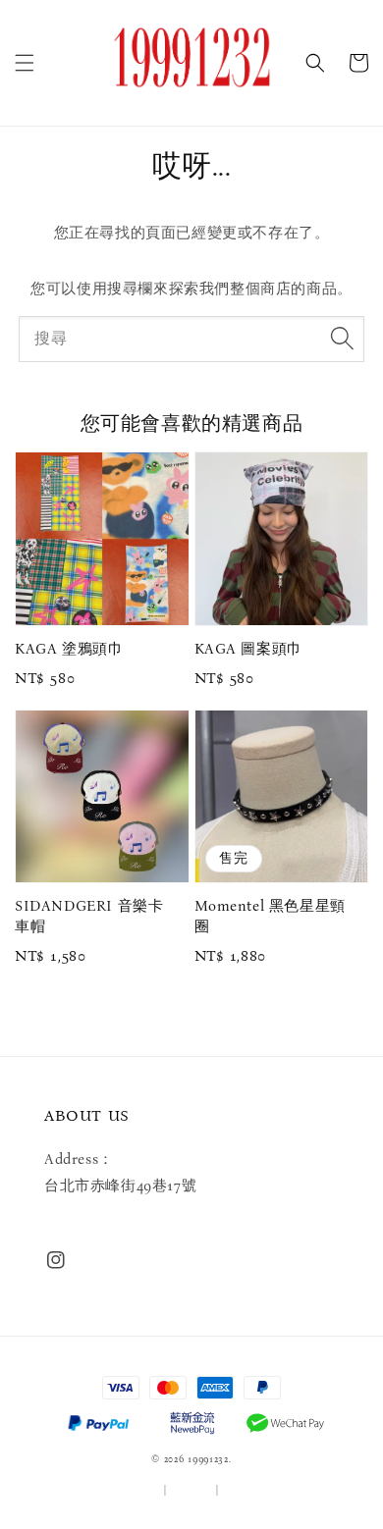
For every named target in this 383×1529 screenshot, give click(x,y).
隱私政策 (192, 1491)
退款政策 (244, 1491)
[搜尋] (341, 338)
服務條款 (140, 1491)
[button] (24, 62)
